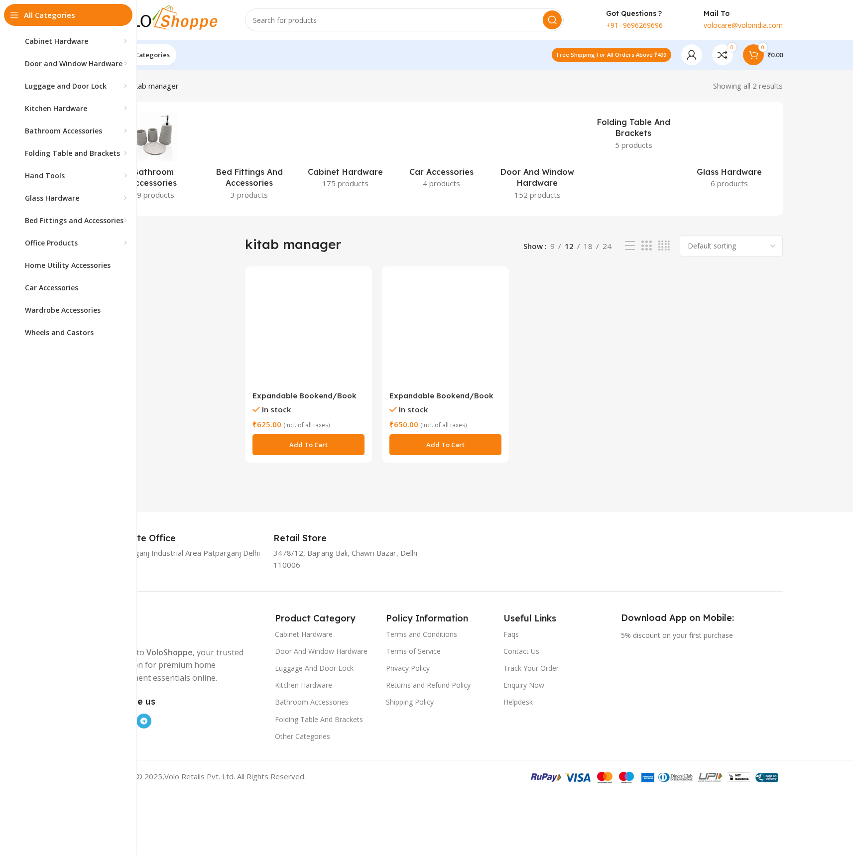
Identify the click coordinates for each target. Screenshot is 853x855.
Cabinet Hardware (304, 634)
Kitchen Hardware (303, 685)
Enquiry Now (523, 685)
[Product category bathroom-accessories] (154, 159)
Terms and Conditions (421, 634)
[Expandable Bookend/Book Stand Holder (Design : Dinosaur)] (308, 330)
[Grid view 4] (664, 245)
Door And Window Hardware (321, 651)
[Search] (552, 19)
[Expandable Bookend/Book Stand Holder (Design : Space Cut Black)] (445, 330)
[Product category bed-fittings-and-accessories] (249, 159)
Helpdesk (518, 702)
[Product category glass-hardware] (730, 153)
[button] (308, 444)
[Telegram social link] (143, 721)
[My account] (691, 55)
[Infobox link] (149, 538)
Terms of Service (413, 651)
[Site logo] (163, 19)
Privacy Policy (408, 668)
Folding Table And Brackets (319, 719)
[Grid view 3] (646, 245)
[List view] (630, 245)
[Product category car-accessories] (441, 153)
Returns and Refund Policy (428, 685)
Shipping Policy (410, 702)
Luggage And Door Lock (314, 668)
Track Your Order (531, 668)
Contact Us (521, 651)
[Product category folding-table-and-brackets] (634, 134)
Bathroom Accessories (312, 702)
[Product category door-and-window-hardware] (537, 159)
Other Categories (302, 736)
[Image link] (163, 623)
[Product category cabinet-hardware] (345, 153)
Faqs (511, 634)
